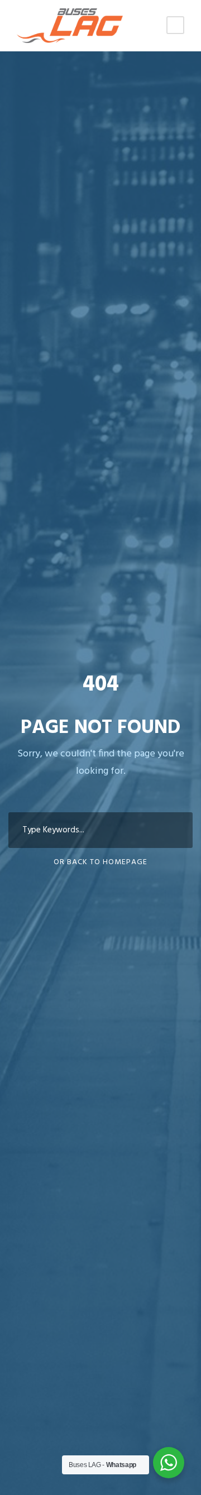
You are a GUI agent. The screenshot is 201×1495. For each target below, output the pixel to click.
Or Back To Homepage (100, 862)
